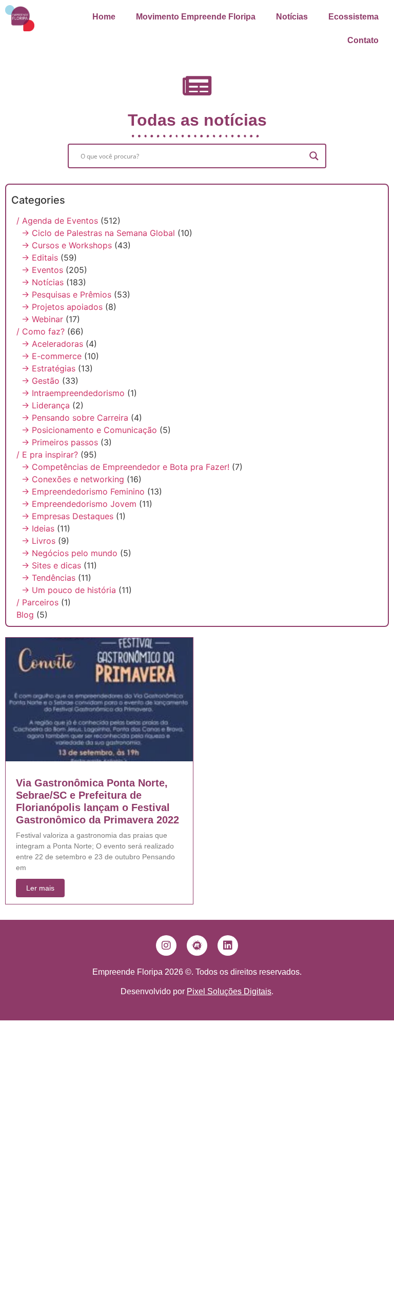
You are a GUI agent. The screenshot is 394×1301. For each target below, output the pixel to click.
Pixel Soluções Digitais (229, 991)
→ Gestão (41, 381)
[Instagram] (166, 945)
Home (103, 16)
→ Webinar (42, 319)
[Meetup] (197, 945)
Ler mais (40, 888)
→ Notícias (43, 282)
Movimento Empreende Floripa (195, 16)
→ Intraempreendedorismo (73, 393)
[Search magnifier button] (314, 156)
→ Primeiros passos (60, 442)
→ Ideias (38, 528)
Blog (25, 614)
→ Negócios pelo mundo (69, 553)
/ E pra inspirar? (47, 454)
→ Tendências (48, 578)
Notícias (292, 16)
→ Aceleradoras (52, 344)
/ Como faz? (40, 331)
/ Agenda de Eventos (57, 220)
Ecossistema (353, 16)
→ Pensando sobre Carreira (75, 417)
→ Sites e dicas (51, 565)
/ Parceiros (37, 602)
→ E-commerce (52, 356)
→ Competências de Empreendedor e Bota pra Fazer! (125, 467)
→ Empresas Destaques (67, 516)
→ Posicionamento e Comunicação (89, 430)
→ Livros (38, 541)
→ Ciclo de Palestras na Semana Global (98, 233)
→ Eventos (42, 270)
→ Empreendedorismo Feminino (83, 491)
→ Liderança (46, 405)
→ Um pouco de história (69, 590)
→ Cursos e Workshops (67, 245)
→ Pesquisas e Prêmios (66, 294)
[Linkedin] (228, 945)
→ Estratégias (48, 368)
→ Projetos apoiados (62, 307)
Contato (363, 40)
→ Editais (40, 257)
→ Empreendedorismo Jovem (79, 504)
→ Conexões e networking (73, 479)
